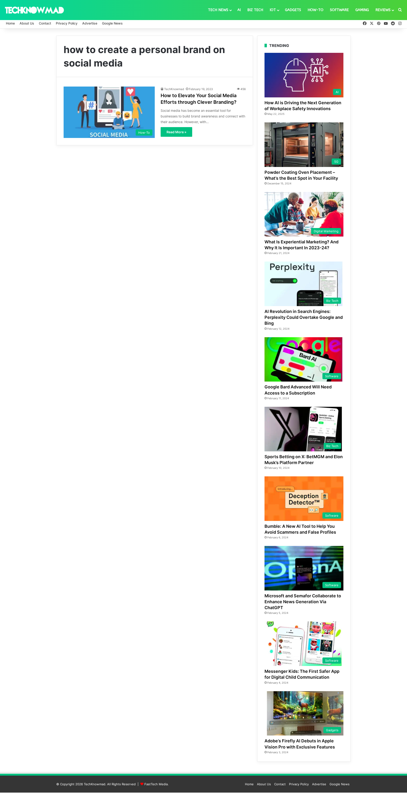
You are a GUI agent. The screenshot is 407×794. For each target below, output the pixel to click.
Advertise (89, 23)
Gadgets (293, 10)
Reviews (383, 10)
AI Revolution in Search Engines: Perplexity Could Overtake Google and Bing (304, 317)
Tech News (218, 10)
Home (10, 23)
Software (339, 10)
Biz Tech (255, 10)
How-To (315, 10)
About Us (27, 23)
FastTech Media (156, 784)
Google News (112, 23)
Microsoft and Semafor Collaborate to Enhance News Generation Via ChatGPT (303, 601)
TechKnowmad (174, 89)
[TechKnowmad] (34, 10)
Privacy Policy (66, 23)
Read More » (176, 132)
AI (239, 10)
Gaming (362, 10)
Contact (45, 23)
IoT (273, 10)
